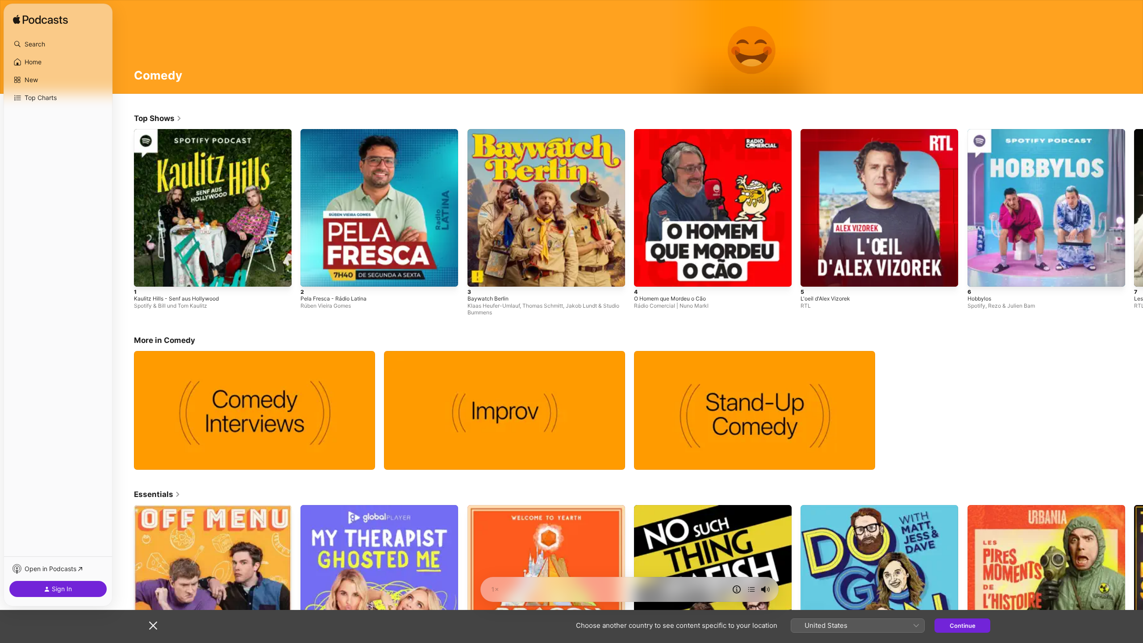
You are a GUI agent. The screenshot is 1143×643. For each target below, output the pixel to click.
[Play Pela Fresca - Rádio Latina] (311, 275)
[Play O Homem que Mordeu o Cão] (645, 275)
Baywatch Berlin (489, 132)
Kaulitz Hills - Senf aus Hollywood (181, 132)
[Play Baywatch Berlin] (478, 275)
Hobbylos (981, 132)
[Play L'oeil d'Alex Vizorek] (811, 275)
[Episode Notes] (736, 589)
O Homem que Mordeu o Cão (675, 132)
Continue (963, 625)
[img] (40, 20)
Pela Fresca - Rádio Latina (336, 132)
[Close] (153, 626)
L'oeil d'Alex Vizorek (828, 132)
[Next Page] (1134, 208)
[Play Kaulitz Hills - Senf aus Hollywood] (145, 275)
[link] (158, 118)
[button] (58, 44)
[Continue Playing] (751, 589)
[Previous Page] (125, 208)
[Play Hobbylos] (978, 275)
